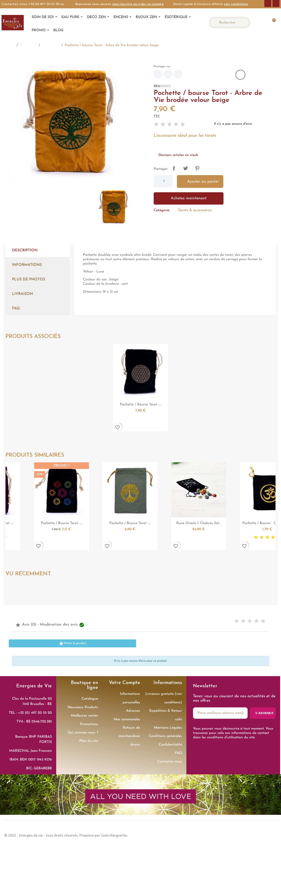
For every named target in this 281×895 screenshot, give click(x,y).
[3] (169, 124)
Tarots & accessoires (195, 210)
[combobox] (231, 22)
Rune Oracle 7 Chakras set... (140, 523)
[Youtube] (272, 834)
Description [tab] (25, 250)
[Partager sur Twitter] (168, 74)
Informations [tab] (27, 265)
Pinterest (197, 168)
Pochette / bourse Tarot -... (140, 404)
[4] (176, 124)
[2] (163, 124)
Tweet (185, 168)
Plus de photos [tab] (28, 279)
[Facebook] (267, 3)
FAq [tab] (16, 308)
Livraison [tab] (22, 294)
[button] (271, 23)
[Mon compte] (258, 23)
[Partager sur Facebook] (158, 74)
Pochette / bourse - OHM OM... (209, 523)
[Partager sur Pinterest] (177, 74)
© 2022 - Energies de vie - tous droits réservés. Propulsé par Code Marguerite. (66, 835)
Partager (173, 168)
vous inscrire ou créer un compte (138, 4)
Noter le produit (72, 643)
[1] (156, 124)
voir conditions (236, 4)
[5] (182, 124)
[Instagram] (275, 3)
